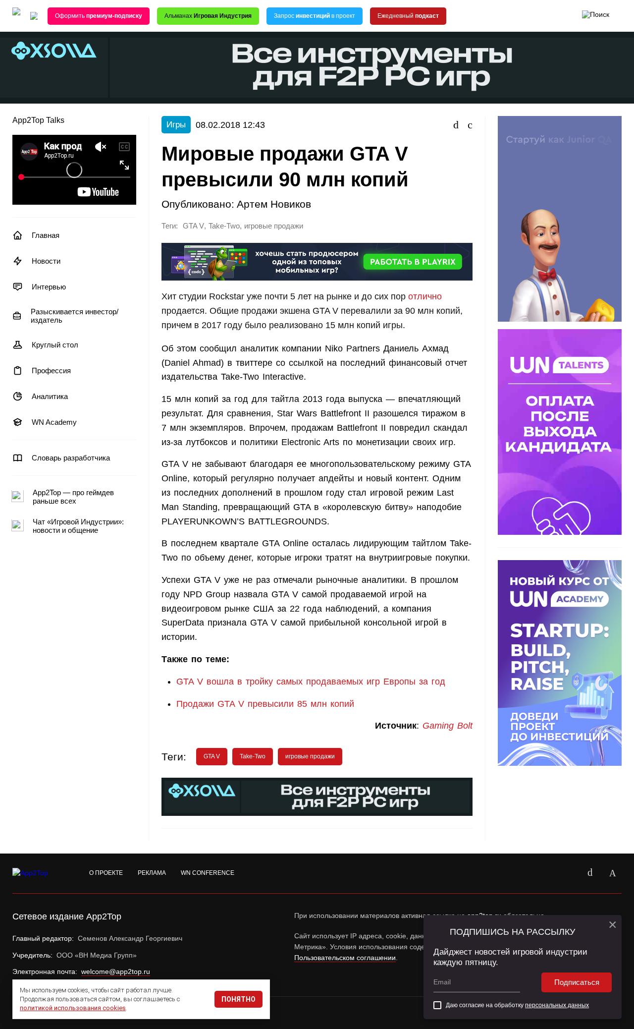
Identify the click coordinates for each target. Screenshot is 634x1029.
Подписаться (576, 982)
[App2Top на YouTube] (567, 873)
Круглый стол (55, 345)
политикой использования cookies (73, 1008)
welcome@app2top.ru (115, 971)
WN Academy (54, 422)
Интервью (49, 287)
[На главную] (16, 16)
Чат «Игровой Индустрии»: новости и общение (78, 525)
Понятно (238, 999)
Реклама (152, 872)
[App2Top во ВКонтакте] (590, 873)
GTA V (193, 226)
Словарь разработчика (71, 458)
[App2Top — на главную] (39, 873)
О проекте (106, 872)
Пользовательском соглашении (345, 958)
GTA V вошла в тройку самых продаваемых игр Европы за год (310, 681)
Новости (46, 261)
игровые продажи (273, 226)
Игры (176, 124)
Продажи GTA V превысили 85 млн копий (265, 704)
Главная (45, 235)
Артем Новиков (274, 204)
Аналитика (50, 396)
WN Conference (207, 872)
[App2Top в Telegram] (613, 873)
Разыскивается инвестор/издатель (74, 315)
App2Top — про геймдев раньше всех (73, 496)
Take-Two (224, 226)
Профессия (51, 370)
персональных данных (557, 1005)
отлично (425, 296)
